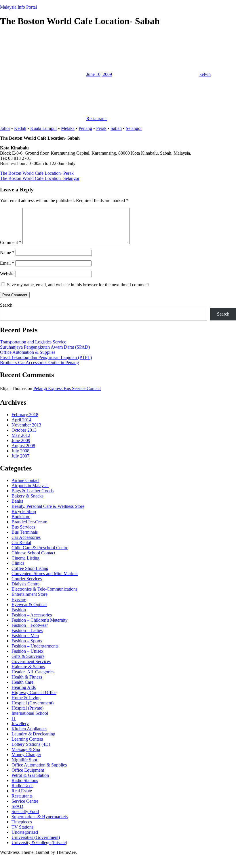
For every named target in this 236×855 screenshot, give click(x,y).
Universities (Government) (36, 837)
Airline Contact (25, 480)
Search (6, 305)
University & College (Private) (39, 842)
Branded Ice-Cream (29, 521)
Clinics (18, 563)
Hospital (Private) (27, 708)
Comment (10, 242)
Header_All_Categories (33, 671)
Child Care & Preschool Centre (40, 547)
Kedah (20, 128)
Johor (5, 128)
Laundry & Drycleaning (33, 733)
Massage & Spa (26, 749)
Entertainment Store (29, 594)
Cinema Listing (25, 558)
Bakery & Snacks (27, 495)
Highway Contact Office (34, 692)
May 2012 (21, 435)
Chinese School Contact (33, 552)
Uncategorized (25, 832)
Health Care (22, 682)
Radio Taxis (22, 785)
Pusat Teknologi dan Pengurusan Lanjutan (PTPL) (46, 357)
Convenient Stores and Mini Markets (45, 573)
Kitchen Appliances (29, 728)
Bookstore (21, 516)
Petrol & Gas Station (30, 775)
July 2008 (20, 450)
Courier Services (27, 578)
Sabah (116, 128)
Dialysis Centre (25, 583)
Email (7, 263)
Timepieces (22, 821)
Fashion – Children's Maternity (40, 620)
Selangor (134, 128)
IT (14, 718)
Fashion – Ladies (27, 630)
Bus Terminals (25, 532)
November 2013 (26, 424)
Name (7, 252)
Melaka (68, 128)
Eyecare (19, 599)
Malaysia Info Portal (18, 7)
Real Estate (22, 790)
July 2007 (20, 456)
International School (30, 713)
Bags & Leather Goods (33, 490)
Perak (101, 128)
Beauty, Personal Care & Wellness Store (48, 506)
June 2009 (21, 440)
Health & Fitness (27, 677)
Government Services (31, 661)
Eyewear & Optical (29, 604)
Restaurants (96, 118)
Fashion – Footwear (30, 625)
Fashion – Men (25, 635)
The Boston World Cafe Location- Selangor (39, 178)
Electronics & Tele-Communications (44, 589)
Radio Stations (25, 780)
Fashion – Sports (27, 640)
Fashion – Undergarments (35, 645)
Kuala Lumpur (43, 128)
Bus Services (23, 526)
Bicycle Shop (24, 511)
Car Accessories (26, 537)
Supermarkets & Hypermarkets (40, 816)
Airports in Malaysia (30, 485)
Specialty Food (25, 811)
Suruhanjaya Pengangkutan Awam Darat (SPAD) (45, 347)
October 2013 (24, 430)
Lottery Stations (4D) (31, 744)
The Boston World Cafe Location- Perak (37, 173)
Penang (85, 128)
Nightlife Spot (24, 759)
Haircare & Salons (28, 666)
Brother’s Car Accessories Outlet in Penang (39, 362)
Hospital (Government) (33, 702)
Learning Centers (27, 739)
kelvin (205, 74)
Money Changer (26, 754)
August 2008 (23, 445)
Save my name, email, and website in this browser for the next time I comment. (78, 284)
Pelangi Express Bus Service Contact (67, 388)
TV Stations (22, 827)
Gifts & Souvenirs (28, 656)
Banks (17, 501)
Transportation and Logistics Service (33, 341)
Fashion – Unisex (27, 651)
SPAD (17, 806)
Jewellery (20, 723)
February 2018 (25, 414)
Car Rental (21, 542)
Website (7, 273)
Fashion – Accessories (32, 614)
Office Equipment (28, 770)
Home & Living (26, 697)
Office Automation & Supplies (27, 352)
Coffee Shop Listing (30, 568)
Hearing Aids (24, 687)
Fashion (19, 609)
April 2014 (21, 419)
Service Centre (25, 801)
